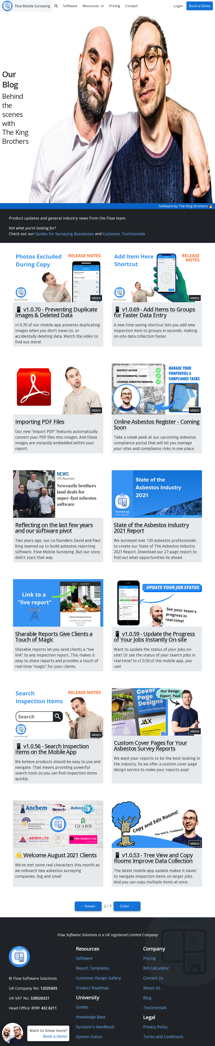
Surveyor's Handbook (95, 1026)
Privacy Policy (155, 1026)
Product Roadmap (92, 987)
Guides (82, 1006)
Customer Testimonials (124, 233)
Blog (147, 997)
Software (84, 958)
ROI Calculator (156, 968)
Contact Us (153, 977)
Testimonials (155, 1007)
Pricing (149, 958)
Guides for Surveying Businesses (64, 233)
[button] (93, 6)
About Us (151, 987)
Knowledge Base (90, 1016)
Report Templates (92, 968)
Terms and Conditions (163, 1036)
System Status (89, 1036)
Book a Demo (55, 1036)
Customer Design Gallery (98, 977)
